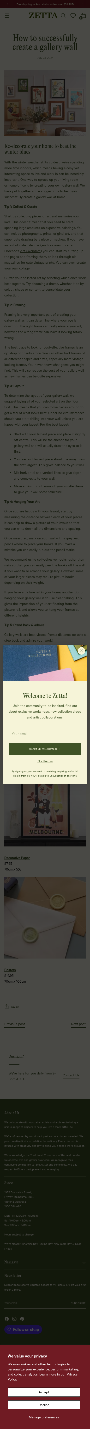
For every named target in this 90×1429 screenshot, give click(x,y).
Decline (43, 1404)
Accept (44, 1391)
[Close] (81, 651)
